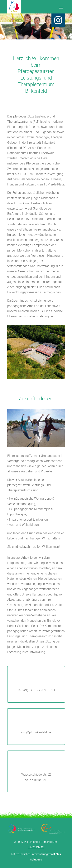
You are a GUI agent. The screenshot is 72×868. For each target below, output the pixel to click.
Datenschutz (36, 847)
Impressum (50, 841)
